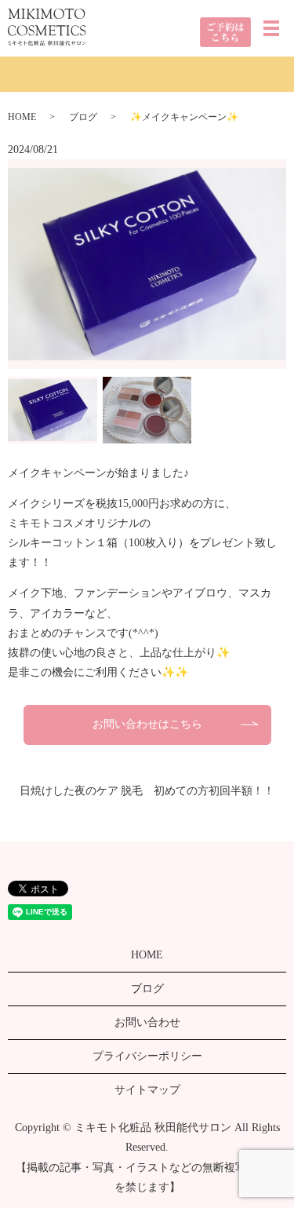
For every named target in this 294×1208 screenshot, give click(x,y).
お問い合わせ (147, 1022)
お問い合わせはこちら (147, 724)
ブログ (83, 116)
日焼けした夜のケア (69, 791)
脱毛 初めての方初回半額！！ (197, 791)
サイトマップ (147, 1090)
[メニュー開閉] (271, 28)
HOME (22, 116)
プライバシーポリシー (147, 1056)
